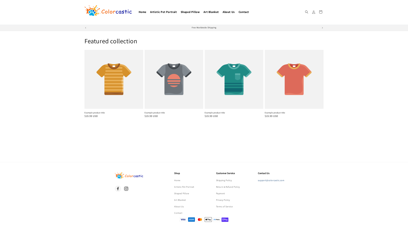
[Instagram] (126, 188)
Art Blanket (180, 200)
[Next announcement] (322, 28)
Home (177, 180)
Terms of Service (224, 206)
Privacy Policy (223, 200)
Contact (178, 212)
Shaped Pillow (181, 193)
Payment (220, 193)
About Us (179, 206)
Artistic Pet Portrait (184, 186)
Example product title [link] (94, 112)
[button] (306, 11)
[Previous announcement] (85, 28)
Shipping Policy (224, 180)
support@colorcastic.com (271, 180)
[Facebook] (118, 188)
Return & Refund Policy (228, 186)
